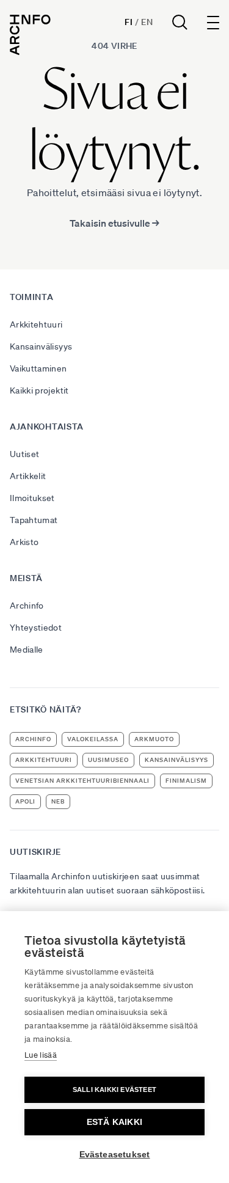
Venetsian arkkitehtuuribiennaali (82, 780)
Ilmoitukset (32, 498)
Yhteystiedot (36, 627)
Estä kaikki (114, 1122)
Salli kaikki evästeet (114, 1089)
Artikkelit (28, 476)
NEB (58, 801)
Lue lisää (40, 1055)
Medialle (26, 649)
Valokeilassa (92, 739)
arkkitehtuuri (43, 759)
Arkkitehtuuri (36, 324)
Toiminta (32, 296)
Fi (129, 21)
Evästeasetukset (114, 1154)
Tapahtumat (34, 520)
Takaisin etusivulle (114, 223)
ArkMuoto (154, 739)
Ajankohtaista (47, 426)
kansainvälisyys (176, 759)
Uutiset (24, 454)
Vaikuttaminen (38, 368)
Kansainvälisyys (41, 346)
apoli (25, 801)
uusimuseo (108, 759)
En (147, 21)
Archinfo (27, 605)
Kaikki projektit (39, 390)
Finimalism (186, 780)
